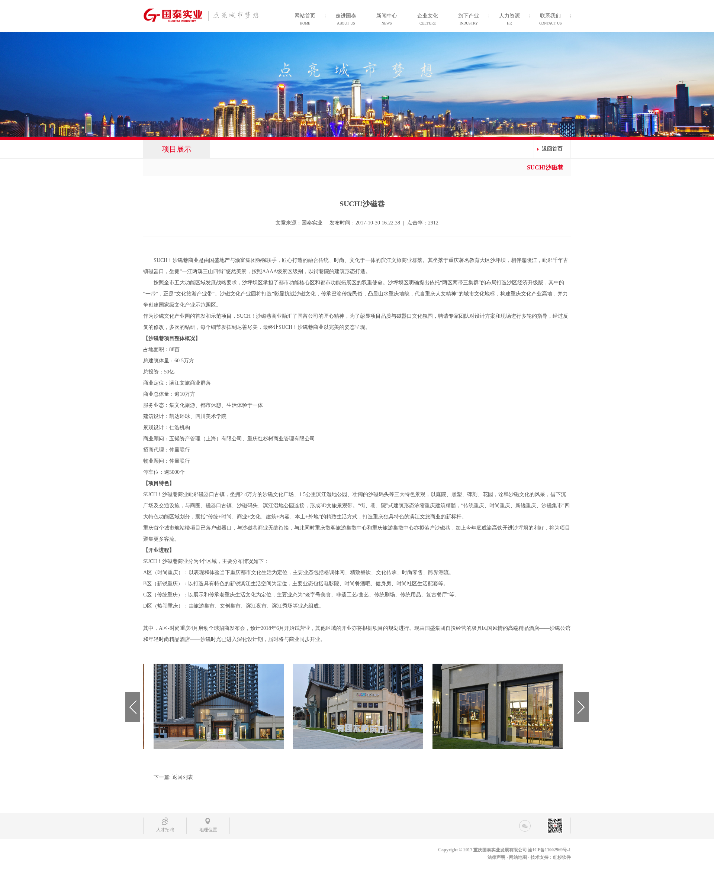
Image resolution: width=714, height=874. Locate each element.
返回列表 (182, 777)
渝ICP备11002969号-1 (549, 849)
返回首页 (552, 149)
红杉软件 (562, 857)
